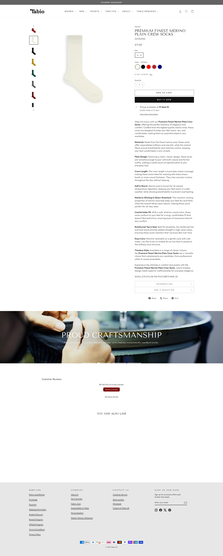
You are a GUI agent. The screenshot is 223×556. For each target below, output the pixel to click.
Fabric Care (76, 504)
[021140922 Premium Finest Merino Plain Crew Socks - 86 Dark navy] (54, 469)
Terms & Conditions (37, 529)
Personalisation (77, 513)
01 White (137, 67)
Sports (95, 11)
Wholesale (117, 504)
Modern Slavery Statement (82, 518)
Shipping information (37, 509)
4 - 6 (139, 55)
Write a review (111, 389)
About (126, 11)
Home (137, 26)
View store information (149, 114)
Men (82, 11)
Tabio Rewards (147, 11)
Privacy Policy (35, 534)
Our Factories (76, 499)
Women (69, 11)
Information (164, 284)
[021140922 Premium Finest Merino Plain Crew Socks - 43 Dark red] (51, 469)
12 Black (143, 67)
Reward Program (36, 519)
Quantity (138, 80)
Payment (32, 504)
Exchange (33, 499)
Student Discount (36, 514)
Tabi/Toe (111, 11)
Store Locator (118, 499)
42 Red (148, 67)
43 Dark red (154, 67)
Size (136, 50)
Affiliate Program (36, 524)
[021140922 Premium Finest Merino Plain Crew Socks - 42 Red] (48, 469)
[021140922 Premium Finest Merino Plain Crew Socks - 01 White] (43, 469)
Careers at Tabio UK (121, 508)
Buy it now (164, 100)
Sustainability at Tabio (80, 508)
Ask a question (164, 290)
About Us (75, 494)
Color (141, 62)
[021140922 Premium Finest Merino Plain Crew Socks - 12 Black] (46, 469)
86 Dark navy (159, 67)
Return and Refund (37, 494)
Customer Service (120, 494)
